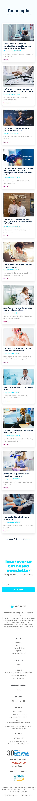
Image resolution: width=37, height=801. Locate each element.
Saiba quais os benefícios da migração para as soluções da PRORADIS (17, 221)
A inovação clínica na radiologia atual (18, 388)
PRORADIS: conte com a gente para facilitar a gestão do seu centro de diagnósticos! (17, 46)
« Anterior (9, 539)
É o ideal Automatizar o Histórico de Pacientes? (18, 431)
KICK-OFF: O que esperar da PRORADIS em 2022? (16, 129)
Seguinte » (27, 539)
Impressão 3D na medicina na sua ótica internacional (17, 349)
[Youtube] (24, 701)
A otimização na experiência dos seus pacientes (18, 265)
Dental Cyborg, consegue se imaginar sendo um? (16, 475)
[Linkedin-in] (21, 701)
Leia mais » (6, 59)
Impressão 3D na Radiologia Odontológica (16, 518)
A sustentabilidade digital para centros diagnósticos (17, 309)
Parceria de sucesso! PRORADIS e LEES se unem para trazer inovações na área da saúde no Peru (18, 171)
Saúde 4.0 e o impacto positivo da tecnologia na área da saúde (18, 90)
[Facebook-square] (13, 701)
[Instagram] (17, 701)
